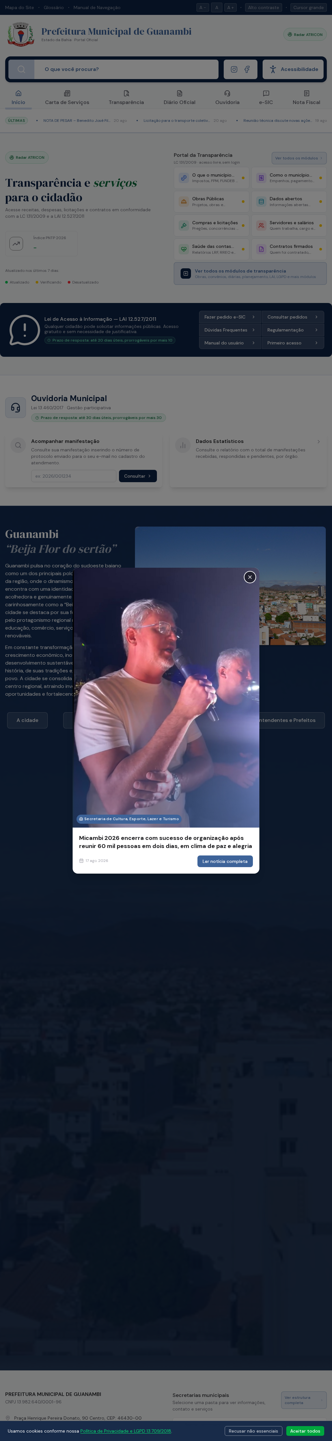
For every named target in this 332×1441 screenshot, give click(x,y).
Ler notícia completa (225, 861)
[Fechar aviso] (249, 576)
